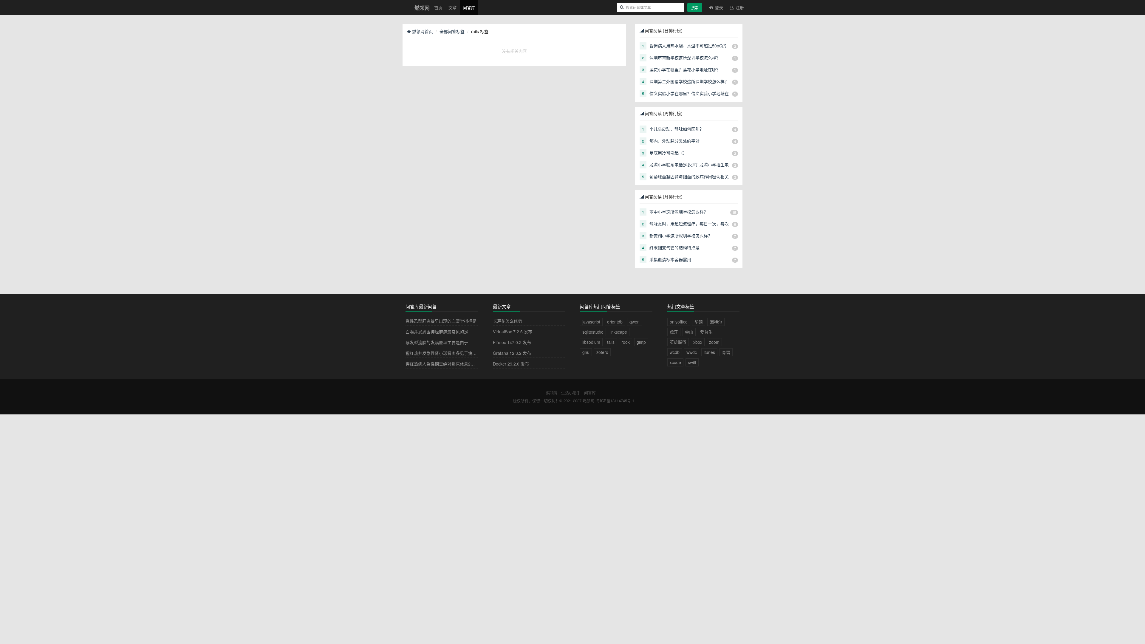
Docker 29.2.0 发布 (511, 364)
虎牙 (674, 332)
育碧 (726, 352)
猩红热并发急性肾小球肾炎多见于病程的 (443, 353)
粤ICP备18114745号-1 (615, 400)
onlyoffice (679, 322)
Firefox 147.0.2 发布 (512, 342)
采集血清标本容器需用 (670, 259)
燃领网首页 (422, 31)
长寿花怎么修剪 (507, 321)
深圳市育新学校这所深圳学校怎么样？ (684, 58)
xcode (675, 362)
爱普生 (706, 332)
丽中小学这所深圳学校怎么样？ (678, 212)
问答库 (469, 7)
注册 (739, 7)
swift (692, 362)
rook (625, 342)
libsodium (591, 342)
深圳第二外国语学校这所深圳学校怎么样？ (689, 81)
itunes (709, 352)
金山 (689, 332)
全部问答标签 (452, 31)
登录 (718, 7)
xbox (697, 342)
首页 (438, 7)
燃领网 (552, 392)
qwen (634, 322)
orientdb (615, 322)
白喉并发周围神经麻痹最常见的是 (437, 332)
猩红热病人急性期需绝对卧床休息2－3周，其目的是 (454, 364)
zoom (714, 342)
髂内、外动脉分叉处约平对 (674, 141)
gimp (641, 342)
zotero (602, 352)
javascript (591, 322)
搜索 (694, 7)
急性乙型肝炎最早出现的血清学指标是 (441, 321)
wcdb (675, 352)
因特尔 (716, 322)
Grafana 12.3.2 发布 (512, 353)
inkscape (618, 332)
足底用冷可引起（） (668, 153)
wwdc (691, 352)
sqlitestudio (593, 332)
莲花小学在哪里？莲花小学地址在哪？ (684, 69)
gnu (585, 352)
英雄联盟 (678, 342)
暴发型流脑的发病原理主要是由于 (437, 342)
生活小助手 (571, 392)
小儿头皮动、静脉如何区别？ (676, 129)
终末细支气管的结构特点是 (674, 247)
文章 (452, 7)
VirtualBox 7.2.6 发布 (512, 332)
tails (611, 342)
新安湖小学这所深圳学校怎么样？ (680, 236)
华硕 (698, 322)
